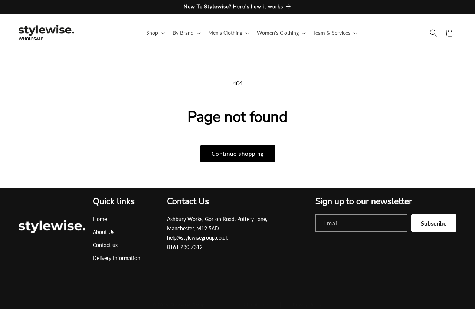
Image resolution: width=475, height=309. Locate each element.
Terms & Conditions (249, 304)
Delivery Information (116, 258)
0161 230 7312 (185, 247)
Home (100, 219)
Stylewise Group (188, 304)
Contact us (105, 245)
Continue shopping (238, 153)
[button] (155, 33)
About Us (103, 232)
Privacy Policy (307, 304)
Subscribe (434, 223)
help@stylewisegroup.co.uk (197, 237)
